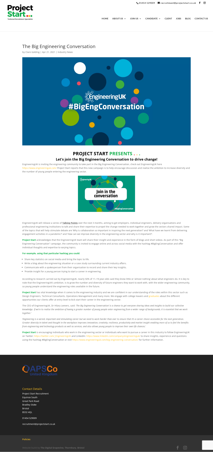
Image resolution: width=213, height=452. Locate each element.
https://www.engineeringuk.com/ (39, 167)
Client (168, 18)
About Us (117, 18)
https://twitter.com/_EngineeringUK (53, 336)
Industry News (65, 52)
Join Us (134, 18)
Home (105, 18)
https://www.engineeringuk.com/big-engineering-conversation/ (105, 339)
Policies (26, 439)
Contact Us (201, 18)
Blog (188, 18)
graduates (154, 296)
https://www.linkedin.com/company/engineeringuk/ (113, 336)
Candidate (151, 18)
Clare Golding (32, 52)
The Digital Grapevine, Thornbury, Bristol (62, 447)
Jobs (178, 18)
